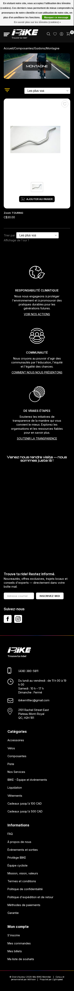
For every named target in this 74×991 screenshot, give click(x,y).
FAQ (10, 833)
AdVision (31, 979)
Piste (10, 764)
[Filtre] (7, 91)
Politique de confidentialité (25, 889)
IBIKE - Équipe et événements (27, 779)
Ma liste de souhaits (20, 959)
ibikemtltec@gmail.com (33, 700)
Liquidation (14, 787)
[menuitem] (48, 34)
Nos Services (16, 771)
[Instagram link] (18, 619)
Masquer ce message (56, 17)
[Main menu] (7, 34)
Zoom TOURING (13, 212)
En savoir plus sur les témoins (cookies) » (37, 22)
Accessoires (15, 740)
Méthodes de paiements (23, 905)
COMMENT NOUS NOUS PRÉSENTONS (37, 372)
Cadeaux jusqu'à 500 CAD (25, 811)
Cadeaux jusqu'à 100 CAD (24, 803)
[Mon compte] (61, 34)
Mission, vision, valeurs (22, 873)
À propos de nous (19, 841)
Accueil (8, 48)
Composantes (23, 48)
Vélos (11, 748)
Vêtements (14, 795)
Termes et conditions (21, 881)
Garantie (13, 912)
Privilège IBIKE (16, 857)
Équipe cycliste (17, 865)
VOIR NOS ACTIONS (37, 314)
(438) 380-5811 (28, 671)
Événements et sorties (22, 849)
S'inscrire (13, 935)
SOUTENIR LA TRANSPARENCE (37, 438)
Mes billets (14, 951)
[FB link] (8, 619)
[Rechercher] (48, 34)
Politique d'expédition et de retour (30, 897)
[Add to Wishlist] (64, 103)
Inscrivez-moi (50, 596)
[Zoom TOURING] (37, 140)
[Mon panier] (68, 34)
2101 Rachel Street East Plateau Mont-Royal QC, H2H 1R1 (33, 713)
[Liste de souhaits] (55, 34)
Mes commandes (19, 943)
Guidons (39, 48)
